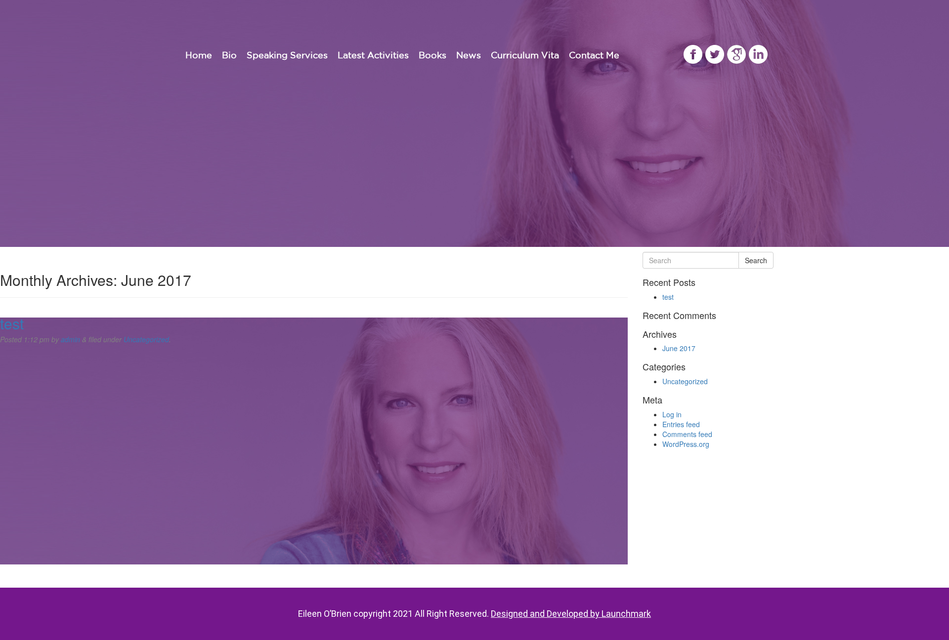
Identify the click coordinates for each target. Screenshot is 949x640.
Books (432, 55)
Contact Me (594, 55)
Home (198, 55)
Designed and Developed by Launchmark (571, 613)
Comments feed (687, 434)
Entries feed (681, 424)
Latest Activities (373, 55)
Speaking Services (287, 55)
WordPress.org (685, 444)
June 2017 (678, 348)
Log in (672, 414)
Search (756, 260)
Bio (229, 55)
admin (70, 339)
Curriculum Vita (525, 55)
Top (925, 616)
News (468, 55)
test (12, 323)
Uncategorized (146, 339)
